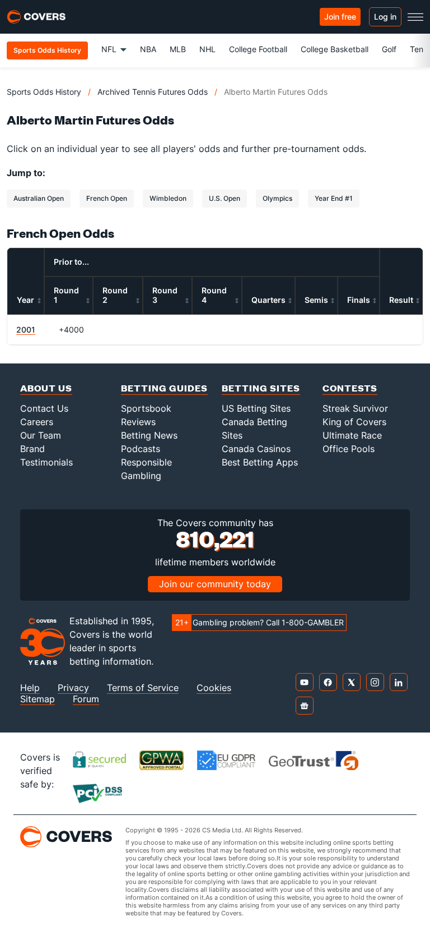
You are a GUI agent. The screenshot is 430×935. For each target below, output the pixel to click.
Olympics (277, 198)
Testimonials (46, 462)
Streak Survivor (355, 408)
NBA (148, 49)
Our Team (40, 435)
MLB (178, 49)
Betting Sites (261, 387)
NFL (108, 49)
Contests (349, 387)
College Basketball (334, 49)
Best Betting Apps (260, 462)
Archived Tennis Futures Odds (152, 91)
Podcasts (140, 448)
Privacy (73, 688)
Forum (86, 699)
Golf (389, 49)
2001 (25, 329)
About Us (46, 387)
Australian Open (38, 198)
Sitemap (37, 699)
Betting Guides (164, 387)
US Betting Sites (256, 408)
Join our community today (215, 583)
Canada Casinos (256, 448)
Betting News (149, 435)
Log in (385, 16)
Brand (32, 448)
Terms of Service (143, 688)
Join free (340, 16)
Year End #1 (334, 198)
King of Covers (354, 421)
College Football (258, 49)
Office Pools (348, 448)
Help (30, 688)
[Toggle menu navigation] (415, 17)
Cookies (214, 688)
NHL (207, 49)
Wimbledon (167, 198)
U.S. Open (224, 198)
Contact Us (44, 408)
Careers (36, 421)
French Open (106, 198)
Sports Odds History (44, 91)
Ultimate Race (352, 435)
